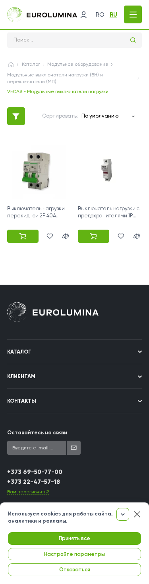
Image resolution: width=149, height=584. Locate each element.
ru (113, 14)
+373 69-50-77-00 (34, 472)
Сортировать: (60, 116)
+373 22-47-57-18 (33, 481)
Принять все (74, 538)
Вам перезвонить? (28, 492)
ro (100, 14)
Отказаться (74, 570)
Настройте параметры (74, 554)
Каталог (31, 64)
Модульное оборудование (77, 64)
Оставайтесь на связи (37, 433)
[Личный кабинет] (83, 15)
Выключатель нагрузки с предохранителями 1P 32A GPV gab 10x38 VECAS (108, 215)
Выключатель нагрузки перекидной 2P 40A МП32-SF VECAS (36, 215)
